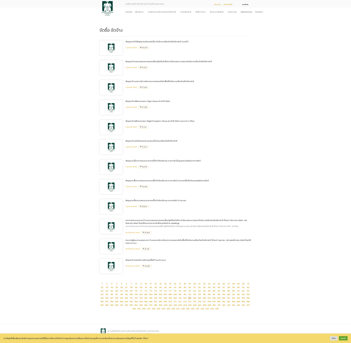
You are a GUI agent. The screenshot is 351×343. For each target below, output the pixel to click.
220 (144, 308)
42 (151, 287)
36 (121, 287)
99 (126, 294)
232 (202, 308)
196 (145, 305)
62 (248, 287)
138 (165, 298)
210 (214, 305)
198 (155, 305)
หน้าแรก (128, 12)
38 (131, 287)
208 (204, 305)
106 (160, 294)
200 (166, 305)
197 (150, 305)
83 (199, 290)
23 (209, 283)
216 (243, 305)
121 (233, 294)
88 (224, 290)
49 (185, 287)
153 (238, 298)
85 (209, 290)
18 (185, 283)
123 (243, 294)
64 (107, 290)
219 (139, 308)
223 (158, 308)
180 (218, 301)
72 (146, 290)
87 (219, 290)
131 (131, 298)
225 (168, 308)
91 (238, 290)
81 (190, 290)
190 (116, 305)
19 (190, 283)
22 (204, 283)
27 (228, 283)
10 (146, 283)
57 (224, 287)
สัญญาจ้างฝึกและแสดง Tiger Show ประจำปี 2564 (147, 101)
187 (102, 305)
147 (209, 298)
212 (223, 305)
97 (116, 294)
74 (155, 290)
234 (212, 308)
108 (170, 294)
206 (195, 305)
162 (131, 301)
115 (204, 294)
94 (102, 294)
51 (194, 287)
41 (146, 287)
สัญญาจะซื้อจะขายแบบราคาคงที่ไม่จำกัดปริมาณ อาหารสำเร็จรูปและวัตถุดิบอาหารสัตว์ (163, 160)
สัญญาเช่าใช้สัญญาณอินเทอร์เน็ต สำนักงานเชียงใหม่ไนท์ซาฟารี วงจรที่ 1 (157, 41)
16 (175, 283)
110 (180, 294)
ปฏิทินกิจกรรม (246, 12)
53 (204, 287)
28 (233, 283)
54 (209, 287)
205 (190, 305)
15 (170, 283)
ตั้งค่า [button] (334, 338)
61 (243, 287)
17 (180, 283)
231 (197, 308)
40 (141, 287)
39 (136, 287)
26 (224, 283)
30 (243, 283)
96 (112, 294)
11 (150, 283)
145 (199, 298)
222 (153, 308)
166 (150, 301)
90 (233, 290)
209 (209, 305)
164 (141, 301)
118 (219, 294)
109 (175, 294)
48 (180, 287)
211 (219, 305)
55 (214, 287)
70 (136, 290)
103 (145, 294)
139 (170, 298)
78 (175, 290)
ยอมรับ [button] (343, 338)
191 (121, 305)
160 (121, 301)
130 (126, 298)
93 (248, 290)
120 (228, 294)
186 (248, 301)
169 (165, 301)
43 (155, 287)
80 (184, 290)
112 (189, 294)
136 (155, 298)
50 (189, 287)
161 (126, 301)
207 (199, 305)
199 (160, 305)
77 (170, 290)
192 (126, 305)
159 (116, 301)
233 (207, 308)
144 (194, 298)
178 (209, 301)
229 (187, 308)
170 (170, 301)
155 (248, 298)
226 (173, 308)
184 (238, 301)
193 (131, 305)
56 (219, 287)
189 (111, 305)
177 (204, 301)
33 (107, 287)
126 (106, 298)
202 (175, 305)
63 (102, 290)
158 (111, 301)
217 (248, 305)
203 (180, 305)
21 (199, 283)
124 (248, 294)
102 (141, 294)
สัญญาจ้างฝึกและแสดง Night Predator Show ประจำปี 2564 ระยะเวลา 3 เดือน (159, 121)
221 (148, 308)
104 (150, 294)
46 (170, 287)
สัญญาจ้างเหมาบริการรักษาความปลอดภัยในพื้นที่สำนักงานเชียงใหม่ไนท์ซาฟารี (159, 81)
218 (134, 308)
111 (185, 294)
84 (204, 290)
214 (233, 305)
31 (248, 283)
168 (160, 301)
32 (102, 287)
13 (160, 283)
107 (165, 294)
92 (243, 290)
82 (194, 290)
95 (107, 294)
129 (121, 298)
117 (214, 294)
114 (199, 294)
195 (140, 305)
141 (180, 298)
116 (209, 294)
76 (165, 290)
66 (116, 290)
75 (160, 290)
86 (214, 290)
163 (136, 301)
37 (126, 287)
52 (199, 287)
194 (136, 305)
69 (131, 290)
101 (136, 294)
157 (106, 301)
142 (184, 298)
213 (228, 305)
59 (233, 287)
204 (185, 305)
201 (170, 305)
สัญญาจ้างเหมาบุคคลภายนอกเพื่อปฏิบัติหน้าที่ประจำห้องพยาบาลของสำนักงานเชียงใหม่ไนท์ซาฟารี (168, 61)
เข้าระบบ (217, 4)
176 (199, 301)
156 (102, 301)
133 (141, 298)
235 (217, 308)
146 (204, 298)
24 (214, 283)
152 (233, 298)
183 (233, 301)
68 (126, 290)
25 (219, 283)
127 (111, 298)
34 (112, 287)
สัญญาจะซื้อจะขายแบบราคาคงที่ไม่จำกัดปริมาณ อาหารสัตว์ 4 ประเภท (155, 200)
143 (189, 298)
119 (223, 294)
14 (165, 283)
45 (165, 287)
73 (151, 290)
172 (179, 301)
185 (243, 301)
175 (194, 301)
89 (228, 290)
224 (163, 308)
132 (136, 298)
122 (238, 294)
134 (145, 298)
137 (160, 298)
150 (223, 298)
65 (112, 290)
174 (189, 301)
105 (155, 294)
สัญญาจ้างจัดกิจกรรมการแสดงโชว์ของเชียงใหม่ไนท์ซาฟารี (151, 140)
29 (238, 283)
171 (175, 301)
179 (214, 301)
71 (141, 290)
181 (223, 301)
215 (238, 305)
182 (228, 301)
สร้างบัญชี (227, 4)
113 (194, 294)
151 (228, 298)
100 (131, 294)
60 (238, 287)
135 (150, 298)
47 (175, 287)
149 (218, 298)
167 (155, 301)
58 (228, 287)
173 (184, 301)
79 (180, 290)
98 (121, 294)
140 (175, 298)
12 (155, 283)
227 (178, 308)
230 (192, 308)
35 (117, 287)
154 (243, 298)
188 (106, 305)
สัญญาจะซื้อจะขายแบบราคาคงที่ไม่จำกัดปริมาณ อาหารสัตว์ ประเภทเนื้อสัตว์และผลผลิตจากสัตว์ (167, 180)
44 (160, 287)
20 (194, 283)
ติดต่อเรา (259, 12)
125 (102, 298)
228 (183, 308)
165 (145, 301)
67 (121, 290)
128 (116, 298)
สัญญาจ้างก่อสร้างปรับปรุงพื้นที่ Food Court (145, 260)
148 (214, 298)
